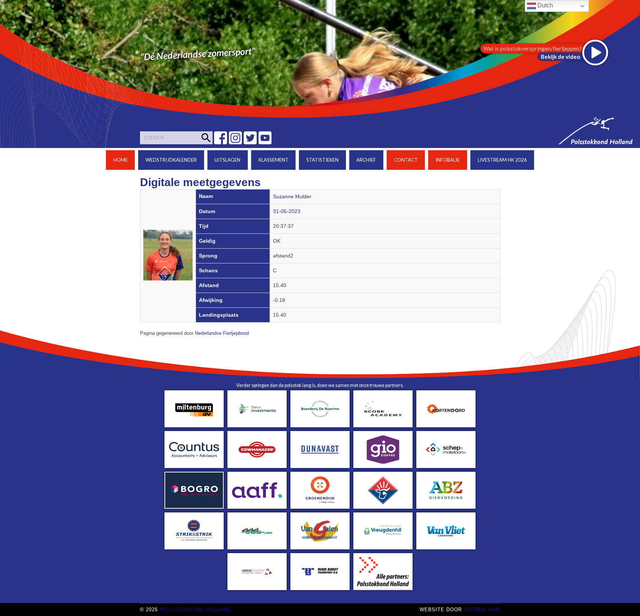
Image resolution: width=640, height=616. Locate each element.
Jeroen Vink (482, 609)
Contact (406, 160)
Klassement (274, 160)
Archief (366, 160)
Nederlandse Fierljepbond (222, 333)
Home (120, 160)
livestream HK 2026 (502, 160)
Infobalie (448, 160)
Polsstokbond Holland (195, 609)
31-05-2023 (286, 211)
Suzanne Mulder (292, 196)
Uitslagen (227, 160)
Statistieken (322, 160)
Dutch (544, 5)
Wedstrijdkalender (171, 160)
